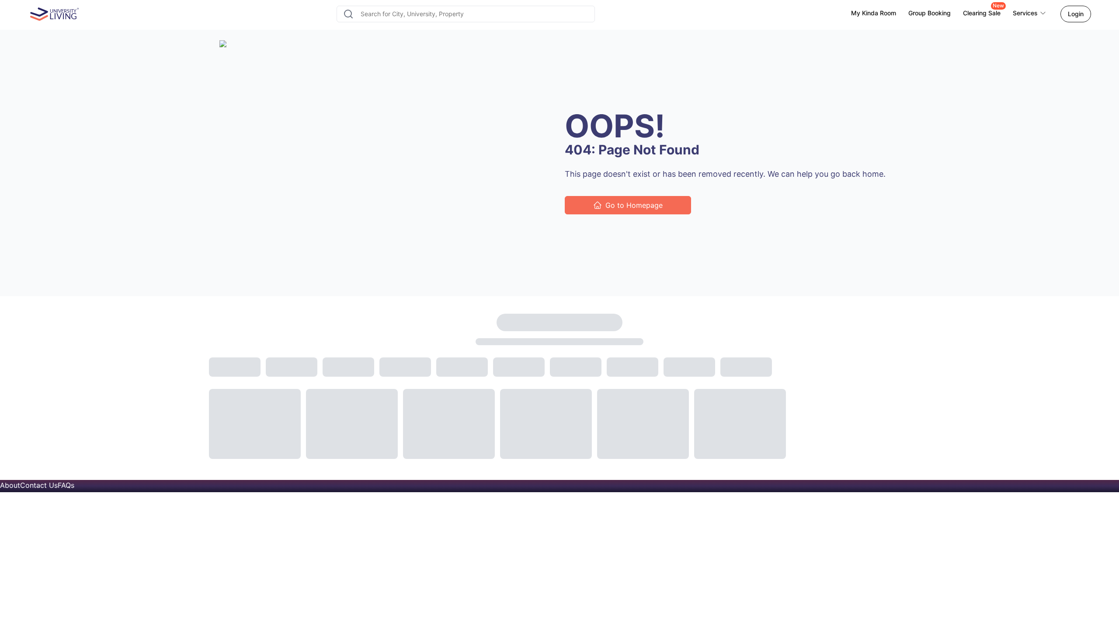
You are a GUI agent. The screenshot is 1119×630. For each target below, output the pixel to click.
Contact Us (39, 485)
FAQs (66, 485)
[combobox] (465, 14)
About (10, 485)
